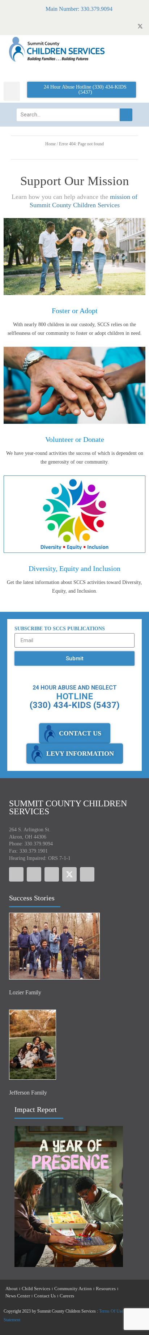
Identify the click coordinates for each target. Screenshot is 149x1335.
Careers (67, 1295)
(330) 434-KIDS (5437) (75, 705)
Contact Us (45, 1295)
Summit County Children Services (68, 807)
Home (50, 143)
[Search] (126, 114)
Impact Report (35, 1109)
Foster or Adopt (75, 311)
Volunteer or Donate (74, 439)
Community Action (73, 1288)
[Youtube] (51, 874)
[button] (12, 91)
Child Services (36, 1288)
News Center (17, 1295)
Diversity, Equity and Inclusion (74, 568)
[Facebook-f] (16, 874)
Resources (106, 1288)
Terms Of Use (111, 1311)
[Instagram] (34, 874)
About (11, 1288)
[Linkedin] (87, 874)
